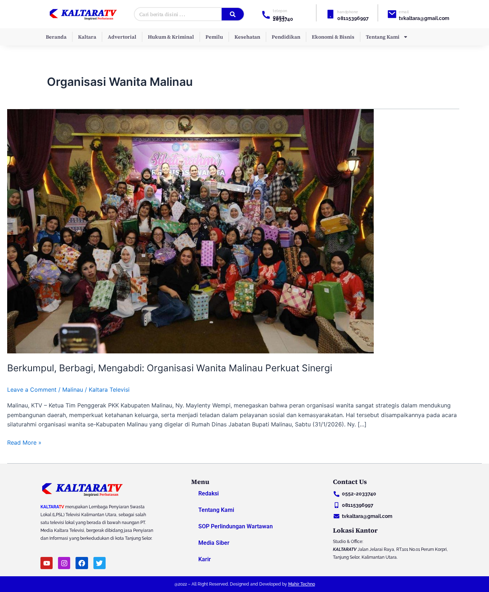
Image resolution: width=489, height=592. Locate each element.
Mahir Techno (301, 584)
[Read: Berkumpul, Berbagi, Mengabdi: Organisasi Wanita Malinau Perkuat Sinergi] (190, 230)
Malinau (72, 389)
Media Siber (213, 542)
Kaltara (87, 36)
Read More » (24, 442)
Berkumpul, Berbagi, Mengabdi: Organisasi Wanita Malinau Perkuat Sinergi (169, 367)
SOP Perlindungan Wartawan (235, 526)
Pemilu (214, 36)
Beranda (56, 36)
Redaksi (208, 493)
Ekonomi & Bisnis (333, 36)
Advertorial (122, 36)
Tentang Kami (383, 36)
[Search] (233, 14)
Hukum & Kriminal (171, 36)
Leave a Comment (32, 389)
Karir (204, 559)
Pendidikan (286, 36)
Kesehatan (247, 36)
